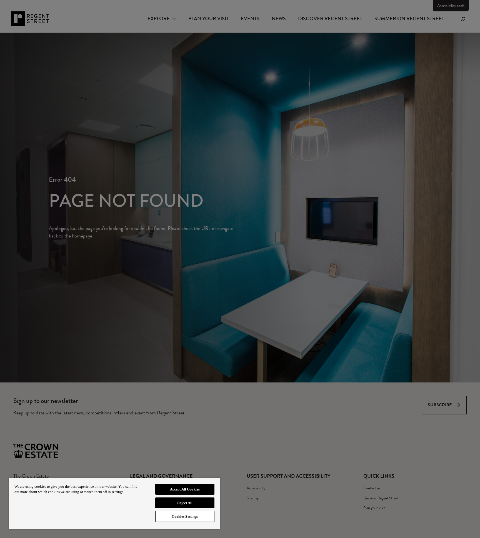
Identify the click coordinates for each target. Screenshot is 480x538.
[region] (114, 503)
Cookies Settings (185, 516)
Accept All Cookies (185, 489)
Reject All (184, 503)
